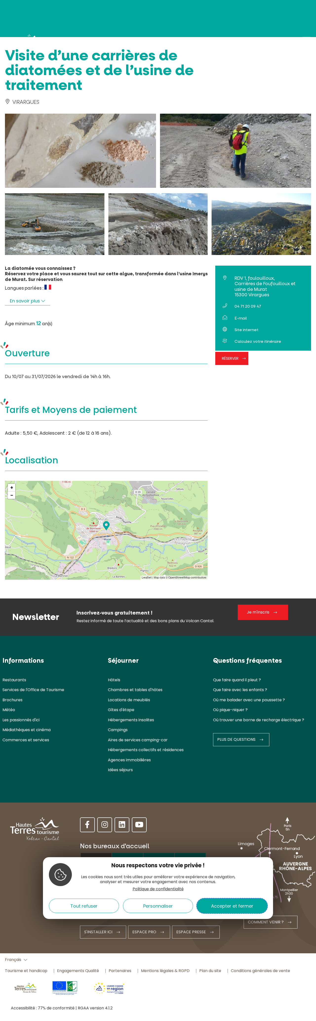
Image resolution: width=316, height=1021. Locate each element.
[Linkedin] (122, 824)
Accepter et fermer (232, 906)
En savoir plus (25, 301)
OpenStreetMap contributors (187, 577)
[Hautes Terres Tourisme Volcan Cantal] (24, 42)
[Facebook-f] (87, 824)
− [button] (11, 495)
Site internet (246, 329)
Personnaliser (158, 906)
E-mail (241, 318)
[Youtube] (139, 824)
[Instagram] (104, 824)
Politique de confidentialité (158, 889)
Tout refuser (84, 906)
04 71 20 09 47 (248, 306)
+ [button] (11, 487)
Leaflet (147, 577)
